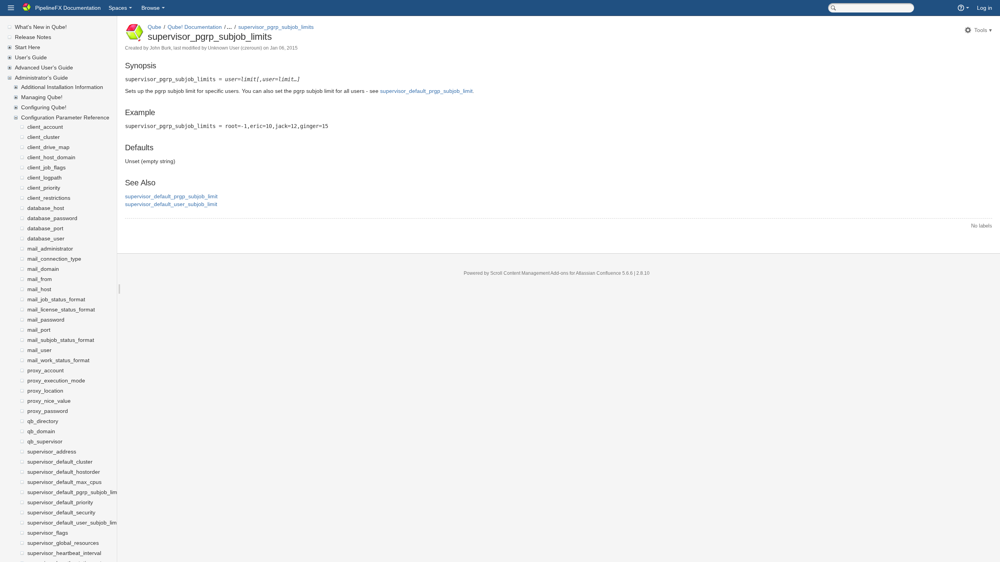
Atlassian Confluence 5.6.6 (605, 273)
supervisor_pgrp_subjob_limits (276, 27)
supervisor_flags (47, 533)
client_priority (43, 188)
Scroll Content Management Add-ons (529, 273)
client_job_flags (46, 167)
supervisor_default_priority (60, 502)
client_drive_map (48, 147)
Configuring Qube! (43, 107)
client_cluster (43, 137)
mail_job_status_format (56, 299)
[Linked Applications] (11, 8)
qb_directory (42, 421)
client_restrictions (48, 198)
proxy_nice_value (49, 401)
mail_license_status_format (61, 309)
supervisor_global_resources (63, 543)
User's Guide (31, 57)
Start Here (27, 47)
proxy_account (45, 370)
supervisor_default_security (61, 512)
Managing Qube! (41, 97)
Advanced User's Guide (44, 67)
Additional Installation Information (62, 87)
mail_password (45, 320)
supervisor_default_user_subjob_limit (73, 522)
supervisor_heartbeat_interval (64, 553)
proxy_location (45, 391)
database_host (45, 208)
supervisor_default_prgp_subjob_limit (426, 91)
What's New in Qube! (41, 27)
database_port (45, 228)
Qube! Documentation (195, 27)
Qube (154, 27)
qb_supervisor (44, 441)
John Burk (160, 48)
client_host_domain (51, 157)
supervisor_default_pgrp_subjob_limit (73, 492)
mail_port (38, 330)
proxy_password (47, 411)
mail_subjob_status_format (60, 340)
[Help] (963, 8)
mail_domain (43, 269)
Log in (984, 8)
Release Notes (33, 37)
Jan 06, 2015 (284, 48)
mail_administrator (50, 248)
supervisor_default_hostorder (63, 472)
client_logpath (44, 177)
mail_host (39, 289)
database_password (52, 218)
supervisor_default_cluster (60, 462)
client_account (45, 127)
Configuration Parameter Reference (65, 117)
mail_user (39, 350)
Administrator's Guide (41, 78)
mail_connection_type (54, 259)
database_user (45, 238)
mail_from (39, 279)
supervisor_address (51, 451)
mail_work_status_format (58, 360)
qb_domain (41, 431)
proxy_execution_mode (56, 380)
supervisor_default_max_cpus (64, 482)
